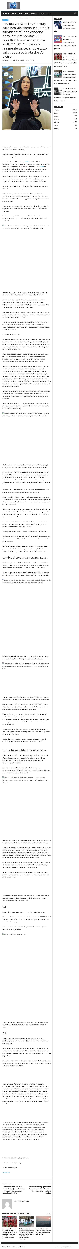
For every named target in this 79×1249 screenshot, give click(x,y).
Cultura (26, 13)
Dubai (42, 166)
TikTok (27, 162)
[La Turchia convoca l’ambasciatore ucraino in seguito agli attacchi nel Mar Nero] (43, 1221)
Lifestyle (41, 13)
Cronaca (6, 13)
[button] (75, 13)
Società (13, 13)
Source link (6, 1172)
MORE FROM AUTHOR (23, 1213)
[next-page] (50, 1214)
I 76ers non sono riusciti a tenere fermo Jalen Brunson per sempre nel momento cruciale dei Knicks (13, 1190)
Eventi (48, 13)
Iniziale (57, 1246)
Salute (20, 13)
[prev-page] (47, 1214)
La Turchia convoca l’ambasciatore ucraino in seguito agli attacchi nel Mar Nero (43, 1231)
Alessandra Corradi (9, 60)
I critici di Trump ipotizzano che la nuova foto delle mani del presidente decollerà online (39, 1190)
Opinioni (34, 13)
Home (3, 18)
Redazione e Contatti (66, 1246)
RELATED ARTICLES (9, 1213)
